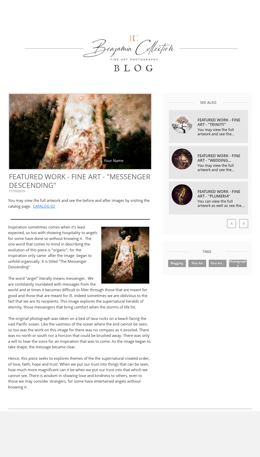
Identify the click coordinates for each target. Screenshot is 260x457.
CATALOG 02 (44, 206)
